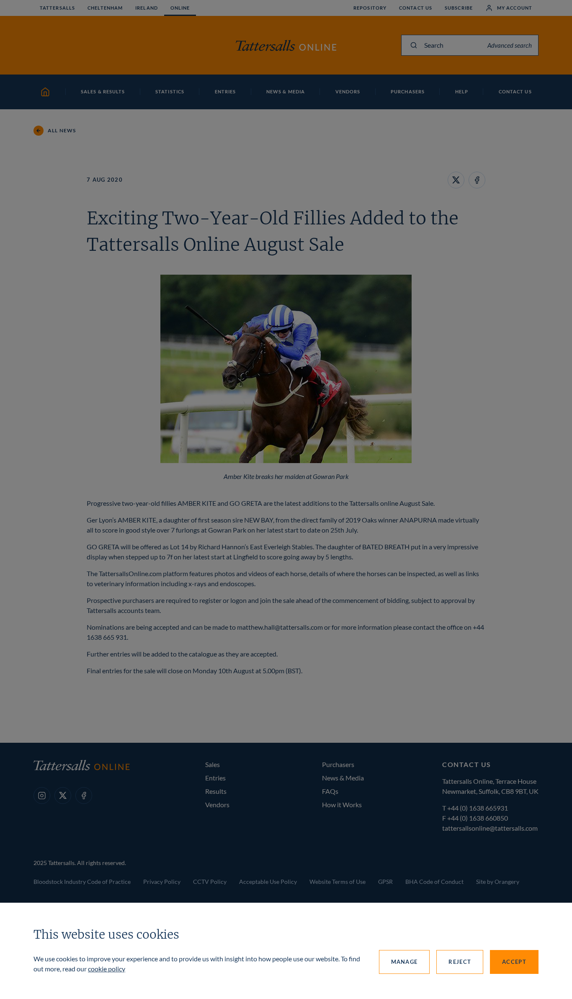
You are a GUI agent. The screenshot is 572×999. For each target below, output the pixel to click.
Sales (212, 764)
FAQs (330, 791)
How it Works (342, 804)
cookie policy (106, 969)
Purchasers (338, 764)
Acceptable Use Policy (268, 881)
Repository (369, 7)
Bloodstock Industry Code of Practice (82, 881)
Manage (404, 961)
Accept (514, 961)
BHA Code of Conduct (434, 881)
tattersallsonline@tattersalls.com (490, 828)
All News (62, 130)
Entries (215, 778)
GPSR (385, 881)
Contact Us (415, 7)
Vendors (217, 804)
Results (216, 791)
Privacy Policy (161, 881)
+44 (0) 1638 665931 (477, 808)
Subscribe (459, 7)
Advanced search (509, 45)
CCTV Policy (210, 881)
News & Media (343, 778)
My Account (514, 7)
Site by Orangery (497, 881)
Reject (459, 961)
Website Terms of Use (337, 881)
